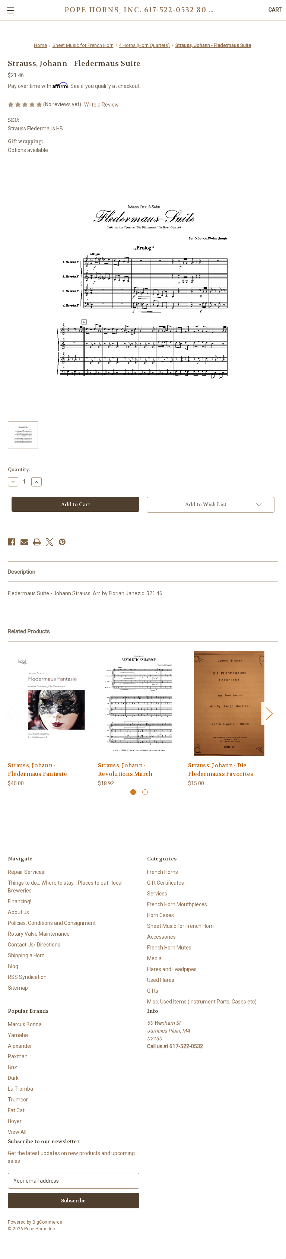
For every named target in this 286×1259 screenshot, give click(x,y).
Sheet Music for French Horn (180, 926)
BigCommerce (47, 1222)
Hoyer (15, 1121)
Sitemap (18, 988)
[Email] (24, 542)
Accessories (161, 937)
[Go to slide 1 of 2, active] (133, 792)
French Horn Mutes (169, 948)
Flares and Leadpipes (172, 969)
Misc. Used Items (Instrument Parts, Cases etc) (202, 1002)
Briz (12, 1067)
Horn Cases (160, 915)
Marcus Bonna (25, 1024)
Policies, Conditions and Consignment (52, 923)
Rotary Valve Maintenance (39, 934)
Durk (13, 1078)
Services (157, 894)
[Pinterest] (62, 542)
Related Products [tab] (29, 631)
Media (154, 958)
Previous (9, 713)
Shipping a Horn (26, 955)
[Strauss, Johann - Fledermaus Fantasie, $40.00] (49, 703)
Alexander (20, 1046)
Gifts (152, 991)
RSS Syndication (27, 977)
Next (268, 713)
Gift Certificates (165, 883)
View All (17, 1132)
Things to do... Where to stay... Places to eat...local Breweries (65, 887)
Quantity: (19, 469)
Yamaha (18, 1035)
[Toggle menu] (10, 10)
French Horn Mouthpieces (177, 904)
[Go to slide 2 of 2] (145, 792)
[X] (49, 542)
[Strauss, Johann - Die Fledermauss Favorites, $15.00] (229, 703)
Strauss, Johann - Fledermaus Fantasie (37, 770)
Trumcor (18, 1100)
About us (18, 912)
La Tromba (20, 1089)
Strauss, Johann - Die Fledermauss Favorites (220, 770)
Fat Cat (16, 1110)
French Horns (162, 872)
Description (21, 571)
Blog (13, 966)
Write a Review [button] (101, 105)
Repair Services (26, 872)
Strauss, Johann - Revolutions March (125, 770)
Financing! (19, 901)
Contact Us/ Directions (34, 945)
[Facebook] (11, 542)
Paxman (18, 1056)
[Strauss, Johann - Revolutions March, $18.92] (139, 703)
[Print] (37, 542)
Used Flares (160, 980)
